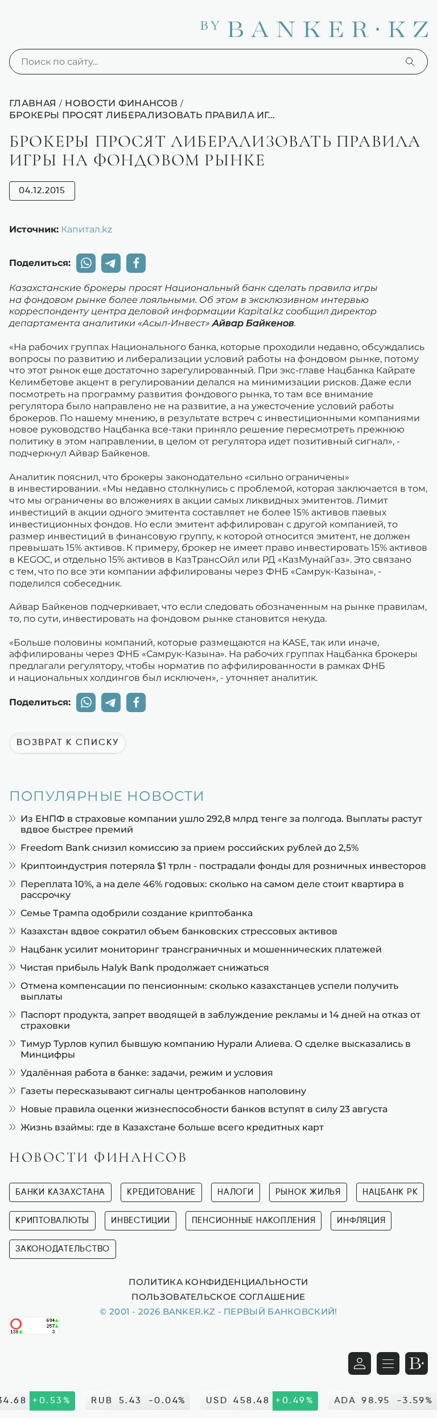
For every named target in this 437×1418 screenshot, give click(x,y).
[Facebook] (136, 263)
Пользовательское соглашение (218, 1296)
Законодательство (62, 1249)
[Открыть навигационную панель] (388, 1363)
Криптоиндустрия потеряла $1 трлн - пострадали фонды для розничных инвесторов (223, 865)
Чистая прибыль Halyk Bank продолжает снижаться (144, 967)
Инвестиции (140, 1220)
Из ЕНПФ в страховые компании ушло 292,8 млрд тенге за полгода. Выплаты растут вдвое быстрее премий (221, 824)
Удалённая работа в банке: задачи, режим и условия (146, 1072)
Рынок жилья (308, 1192)
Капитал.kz (86, 229)
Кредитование (161, 1192)
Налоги (235, 1192)
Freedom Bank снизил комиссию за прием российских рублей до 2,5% (189, 847)
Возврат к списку (68, 742)
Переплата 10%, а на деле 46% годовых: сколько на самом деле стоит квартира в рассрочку (212, 889)
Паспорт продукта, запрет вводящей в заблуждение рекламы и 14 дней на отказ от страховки (220, 1020)
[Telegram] (111, 263)
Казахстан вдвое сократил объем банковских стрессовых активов (178, 931)
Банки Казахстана (60, 1192)
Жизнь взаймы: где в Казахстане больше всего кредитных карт (172, 1127)
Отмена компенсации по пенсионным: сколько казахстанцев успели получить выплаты (209, 991)
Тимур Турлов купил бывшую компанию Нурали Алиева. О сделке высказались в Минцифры (215, 1049)
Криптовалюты (52, 1220)
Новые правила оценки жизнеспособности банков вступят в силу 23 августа (203, 1109)
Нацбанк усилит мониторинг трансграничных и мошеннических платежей (201, 949)
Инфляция (361, 1220)
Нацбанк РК (390, 1192)
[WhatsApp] (86, 263)
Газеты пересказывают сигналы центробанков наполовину (163, 1091)
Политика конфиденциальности (218, 1281)
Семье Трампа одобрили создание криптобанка (136, 913)
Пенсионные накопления (254, 1220)
